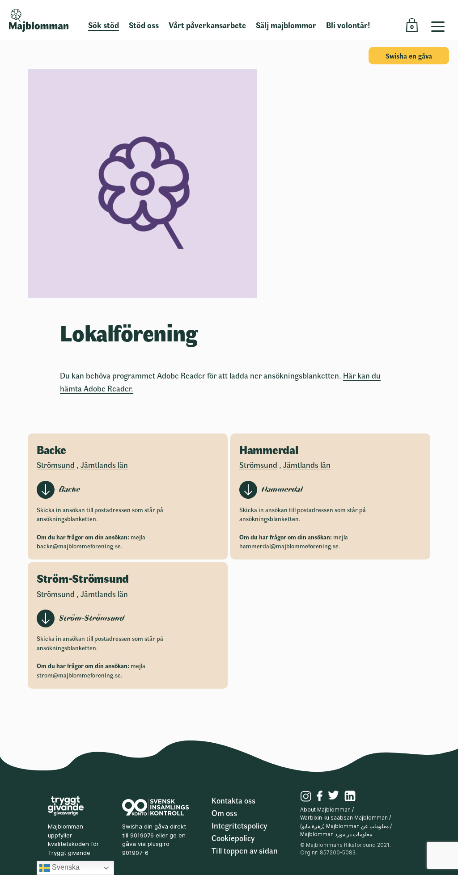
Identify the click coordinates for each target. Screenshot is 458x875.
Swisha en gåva (409, 55)
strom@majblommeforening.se (79, 675)
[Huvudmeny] (441, 20)
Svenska (65, 867)
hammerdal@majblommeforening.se (289, 546)
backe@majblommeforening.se (79, 546)
